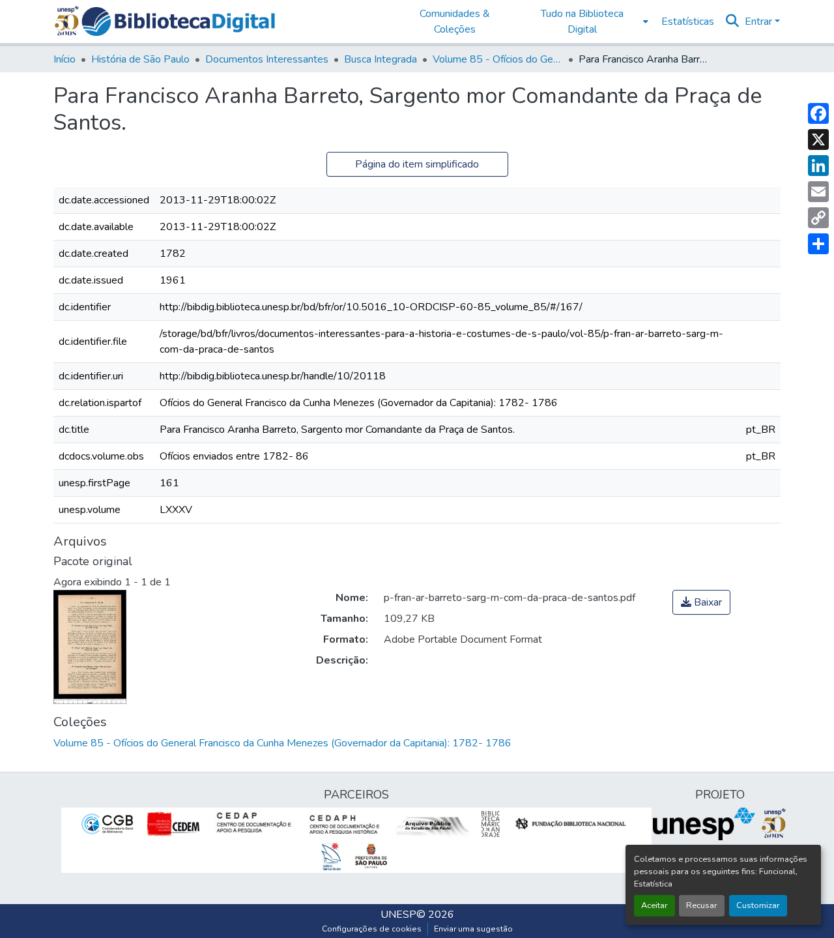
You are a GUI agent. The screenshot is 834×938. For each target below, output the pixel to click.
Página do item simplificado (417, 164)
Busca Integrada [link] (380, 59)
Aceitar (654, 905)
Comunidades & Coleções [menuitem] (455, 22)
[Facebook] (818, 113)
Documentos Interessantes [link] (266, 59)
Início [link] (64, 59)
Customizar (758, 905)
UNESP (398, 914)
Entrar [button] (760, 21)
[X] (818, 139)
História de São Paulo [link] (140, 59)
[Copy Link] (818, 218)
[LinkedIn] (818, 166)
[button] (178, 21)
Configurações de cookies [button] (372, 929)
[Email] (818, 192)
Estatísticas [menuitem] (687, 21)
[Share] (818, 244)
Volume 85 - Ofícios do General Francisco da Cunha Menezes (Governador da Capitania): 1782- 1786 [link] (498, 59)
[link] (701, 602)
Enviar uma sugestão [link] (473, 929)
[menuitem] (586, 21)
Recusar (701, 905)
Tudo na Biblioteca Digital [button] (582, 22)
